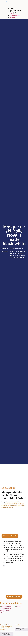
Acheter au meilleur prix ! (10, 536)
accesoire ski (13, 251)
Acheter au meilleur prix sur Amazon (6, 633)
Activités (12, 248)
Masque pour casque (17, 257)
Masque (12, 253)
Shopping (13, 12)
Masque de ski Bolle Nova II (17, 505)
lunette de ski (22, 251)
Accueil (12, 8)
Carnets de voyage (15, 10)
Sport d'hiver (19, 248)
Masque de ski (19, 253)
